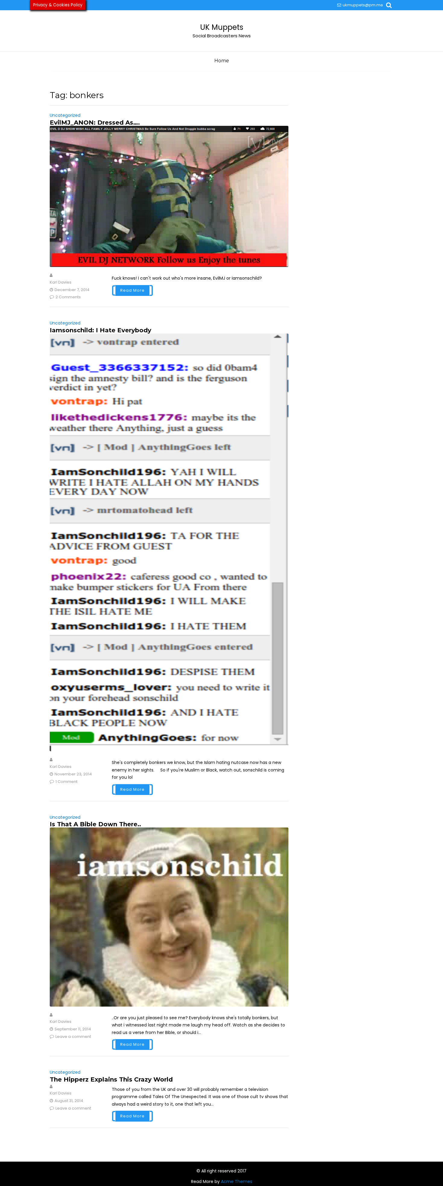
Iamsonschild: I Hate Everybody (100, 330)
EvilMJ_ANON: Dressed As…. (95, 122)
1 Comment (66, 781)
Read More (132, 290)
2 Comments (68, 297)
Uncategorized (65, 115)
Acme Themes (236, 1181)
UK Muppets (221, 27)
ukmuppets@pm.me (363, 5)
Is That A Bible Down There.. (95, 824)
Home (221, 61)
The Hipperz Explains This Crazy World (111, 1079)
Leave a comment (73, 1036)
